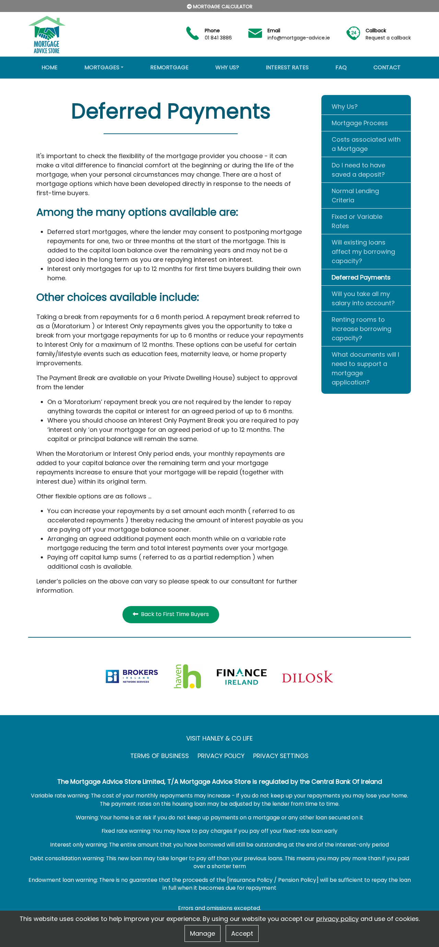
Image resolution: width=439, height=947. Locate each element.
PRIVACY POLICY (221, 755)
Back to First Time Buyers (173, 614)
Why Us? (345, 106)
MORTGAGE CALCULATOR (222, 6)
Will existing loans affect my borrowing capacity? (363, 251)
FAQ (341, 67)
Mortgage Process (360, 123)
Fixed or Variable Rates (357, 221)
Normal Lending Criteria (355, 195)
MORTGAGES (101, 67)
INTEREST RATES (287, 67)
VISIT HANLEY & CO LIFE (219, 738)
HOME (49, 67)
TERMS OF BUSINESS (159, 755)
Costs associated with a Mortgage (366, 144)
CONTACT (387, 67)
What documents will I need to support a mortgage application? (365, 368)
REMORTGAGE (169, 67)
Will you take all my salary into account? (363, 298)
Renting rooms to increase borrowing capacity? (361, 328)
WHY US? (227, 67)
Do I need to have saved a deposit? (358, 170)
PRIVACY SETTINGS (281, 755)
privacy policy (337, 918)
